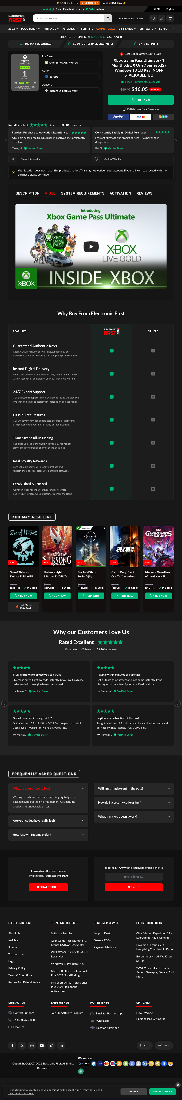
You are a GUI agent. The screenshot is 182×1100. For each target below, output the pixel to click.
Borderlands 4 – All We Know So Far (154, 958)
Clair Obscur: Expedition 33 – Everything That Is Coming (154, 935)
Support (165, 29)
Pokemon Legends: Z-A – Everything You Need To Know (154, 947)
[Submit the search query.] (108, 18)
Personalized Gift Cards (150, 1018)
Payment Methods (105, 947)
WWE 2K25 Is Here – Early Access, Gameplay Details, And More (155, 972)
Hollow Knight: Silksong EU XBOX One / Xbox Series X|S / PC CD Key (55, 574)
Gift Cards (126, 29)
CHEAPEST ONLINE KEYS (89, 36)
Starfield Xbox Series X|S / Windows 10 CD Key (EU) (91, 574)
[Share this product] (13, 159)
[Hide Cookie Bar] (178, 1085)
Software (146, 29)
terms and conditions (21, 1093)
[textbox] (156, 9)
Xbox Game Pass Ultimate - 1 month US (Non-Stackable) (69, 942)
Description (27, 193)
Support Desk (102, 933)
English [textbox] (170, 9)
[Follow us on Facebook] (12, 1046)
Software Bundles (62, 933)
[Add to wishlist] (96, 159)
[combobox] (156, 9)
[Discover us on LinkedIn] (61, 1046)
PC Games (68, 29)
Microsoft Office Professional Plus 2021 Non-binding (69, 973)
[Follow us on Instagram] (32, 1046)
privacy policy (88, 1089)
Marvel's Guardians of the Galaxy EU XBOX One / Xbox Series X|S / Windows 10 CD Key (158, 574)
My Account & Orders (131, 18)
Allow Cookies (162, 1091)
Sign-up (133, 887)
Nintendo (50, 29)
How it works (144, 1012)
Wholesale (102, 1020)
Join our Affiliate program (67, 1012)
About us (14, 933)
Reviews (144, 193)
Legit (11, 961)
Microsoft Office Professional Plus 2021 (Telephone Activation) (69, 987)
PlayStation (29, 29)
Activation (120, 193)
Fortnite (87, 29)
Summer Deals (106, 29)
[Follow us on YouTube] (42, 1046)
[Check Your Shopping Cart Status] (170, 18)
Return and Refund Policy (24, 982)
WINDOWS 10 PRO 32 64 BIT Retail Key (69, 954)
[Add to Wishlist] (153, 18)
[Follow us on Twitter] (22, 1046)
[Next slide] (176, 140)
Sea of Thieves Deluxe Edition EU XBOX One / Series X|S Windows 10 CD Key (23, 574)
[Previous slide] (4, 704)
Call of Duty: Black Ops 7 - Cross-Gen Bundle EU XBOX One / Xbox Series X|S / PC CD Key (123, 574)
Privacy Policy (16, 968)
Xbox (11, 29)
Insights (13, 940)
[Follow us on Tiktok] (51, 1046)
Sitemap (13, 947)
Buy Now (144, 100)
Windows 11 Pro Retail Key (67, 963)
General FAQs (102, 940)
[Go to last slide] (6, 140)
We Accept (85, 1058)
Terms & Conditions (20, 975)
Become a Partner (107, 1027)
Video (50, 193)
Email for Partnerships (109, 1013)
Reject (133, 1091)
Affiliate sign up (48, 887)
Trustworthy (16, 954)
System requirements (82, 193)
